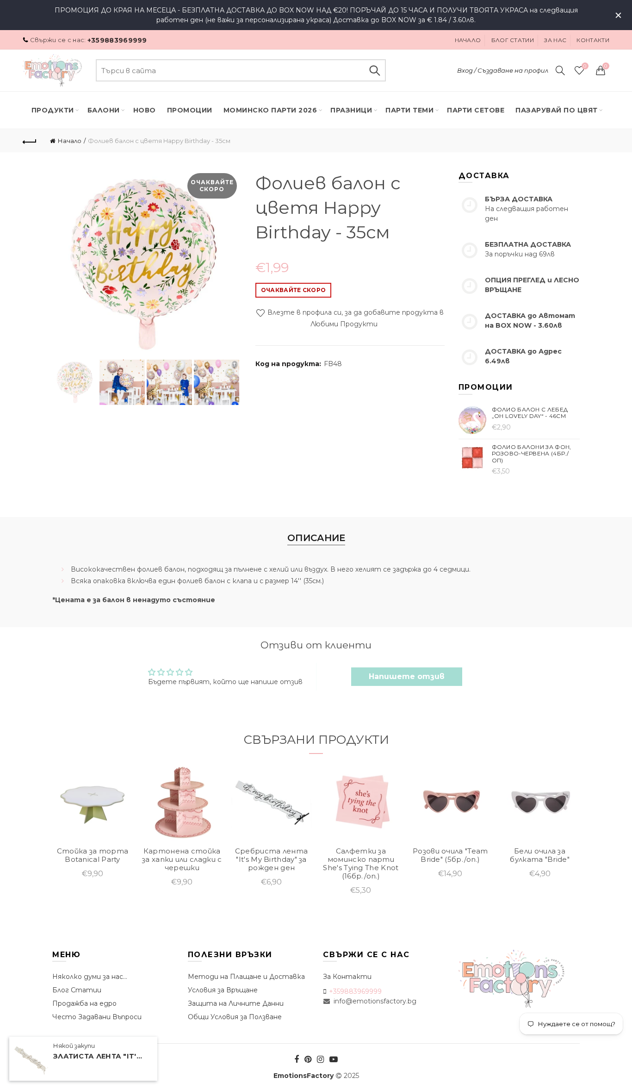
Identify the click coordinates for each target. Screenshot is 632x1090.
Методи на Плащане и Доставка (246, 976)
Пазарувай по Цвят (556, 110)
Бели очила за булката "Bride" (540, 855)
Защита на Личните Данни (236, 1003)
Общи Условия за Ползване (235, 1017)
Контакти (592, 40)
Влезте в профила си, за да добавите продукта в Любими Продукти (355, 319)
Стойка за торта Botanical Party (93, 855)
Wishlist (584, 66)
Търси (374, 70)
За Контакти (347, 976)
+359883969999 (117, 40)
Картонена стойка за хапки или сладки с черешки (182, 859)
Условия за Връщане (223, 990)
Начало (468, 40)
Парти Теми (409, 110)
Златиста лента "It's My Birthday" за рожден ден (99, 1057)
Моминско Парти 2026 (270, 110)
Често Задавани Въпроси (97, 1017)
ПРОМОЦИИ (189, 110)
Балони (103, 110)
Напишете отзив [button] (407, 676)
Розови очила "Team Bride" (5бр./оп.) (450, 855)
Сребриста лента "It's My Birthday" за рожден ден (271, 859)
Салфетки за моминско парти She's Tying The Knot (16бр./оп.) (360, 863)
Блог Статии (76, 990)
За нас (555, 40)
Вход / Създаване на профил (502, 70)
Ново (144, 110)
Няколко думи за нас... (89, 976)
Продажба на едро (84, 1003)
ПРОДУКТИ (52, 110)
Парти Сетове (475, 110)
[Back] (29, 140)
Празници (351, 110)
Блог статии (512, 40)
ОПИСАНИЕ (316, 537)
